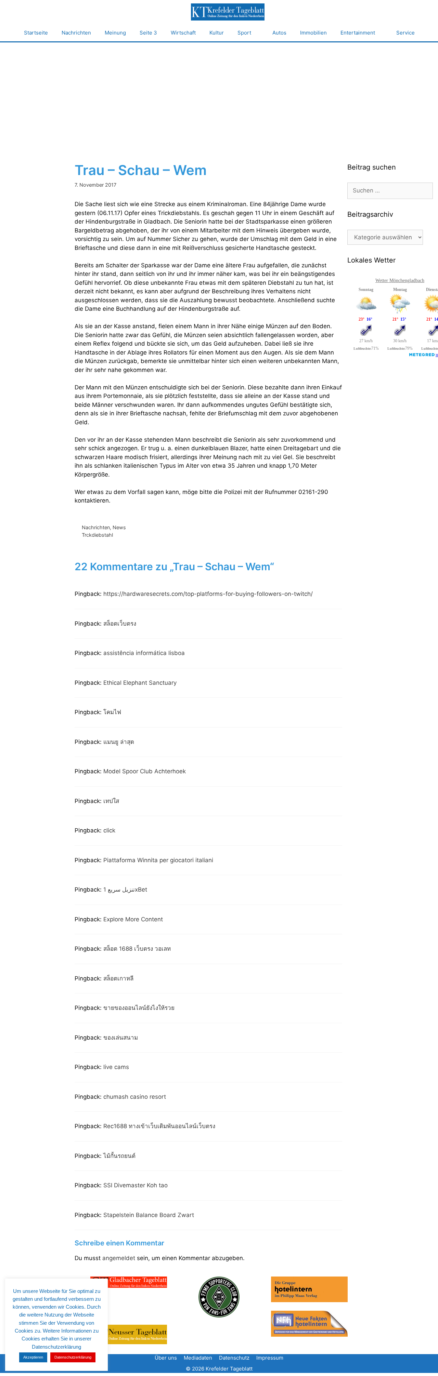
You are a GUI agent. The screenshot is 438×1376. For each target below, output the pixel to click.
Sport (244, 32)
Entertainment (357, 32)
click (109, 830)
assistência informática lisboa (144, 653)
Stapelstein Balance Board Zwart (148, 1215)
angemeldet (118, 1258)
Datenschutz (234, 1357)
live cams (116, 1067)
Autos (279, 32)
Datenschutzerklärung (72, 1357)
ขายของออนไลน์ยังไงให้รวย (139, 1007)
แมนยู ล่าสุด (118, 741)
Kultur (216, 32)
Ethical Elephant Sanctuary (140, 682)
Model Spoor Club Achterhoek (144, 771)
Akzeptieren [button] (33, 1357)
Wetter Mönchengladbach (399, 280)
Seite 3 (148, 32)
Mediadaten (198, 1357)
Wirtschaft (183, 32)
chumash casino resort (134, 1096)
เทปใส (111, 801)
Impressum (269, 1357)
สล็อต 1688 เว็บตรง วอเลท (137, 948)
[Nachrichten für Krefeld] (227, 12)
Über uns (166, 1357)
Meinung (115, 32)
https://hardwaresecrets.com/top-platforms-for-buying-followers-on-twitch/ (208, 593)
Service (405, 32)
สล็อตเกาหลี (118, 978)
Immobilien (313, 32)
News (119, 527)
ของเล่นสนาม (120, 1037)
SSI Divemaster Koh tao (135, 1185)
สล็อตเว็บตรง (119, 623)
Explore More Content (133, 919)
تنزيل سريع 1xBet (125, 889)
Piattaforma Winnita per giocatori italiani (158, 860)
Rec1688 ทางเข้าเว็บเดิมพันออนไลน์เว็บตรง (159, 1126)
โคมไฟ (112, 712)
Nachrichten (76, 32)
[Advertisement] (219, 94)
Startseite (36, 32)
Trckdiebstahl (97, 535)
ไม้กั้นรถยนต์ (119, 1155)
